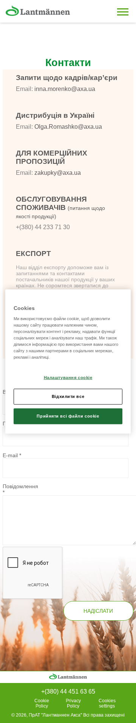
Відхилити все (68, 396)
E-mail (12, 455)
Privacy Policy (73, 703)
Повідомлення (20, 489)
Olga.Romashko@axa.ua (68, 126)
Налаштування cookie (68, 377)
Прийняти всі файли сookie (68, 416)
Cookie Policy (41, 703)
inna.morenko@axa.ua (64, 89)
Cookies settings (107, 703)
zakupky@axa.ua (57, 173)
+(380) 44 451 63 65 (68, 691)
